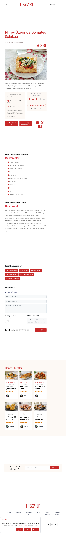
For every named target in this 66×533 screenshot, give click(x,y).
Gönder (54, 468)
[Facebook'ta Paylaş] (44, 46)
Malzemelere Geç (12, 123)
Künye (9, 512)
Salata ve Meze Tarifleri (26, 274)
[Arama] (59, 4)
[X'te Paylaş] (41, 46)
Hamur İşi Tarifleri (11, 274)
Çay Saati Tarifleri (11, 270)
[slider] (37, 99)
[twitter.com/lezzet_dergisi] (55, 524)
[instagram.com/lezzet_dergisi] (52, 524)
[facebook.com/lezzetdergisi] (48, 524)
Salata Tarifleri (24, 270)
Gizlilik (38, 512)
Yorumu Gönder (40, 330)
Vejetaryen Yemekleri (12, 278)
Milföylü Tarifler (36, 270)
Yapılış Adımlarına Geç (25, 123)
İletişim (18, 512)
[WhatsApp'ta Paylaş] (38, 46)
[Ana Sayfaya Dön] (33, 506)
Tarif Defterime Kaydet (38, 105)
